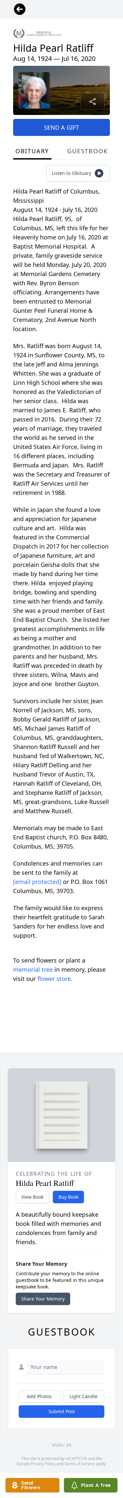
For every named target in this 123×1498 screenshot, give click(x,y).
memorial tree (33, 969)
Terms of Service (79, 1464)
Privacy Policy (43, 1464)
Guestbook (87, 151)
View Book (32, 1197)
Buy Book (68, 1197)
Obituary (32, 151)
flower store (54, 979)
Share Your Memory (43, 1299)
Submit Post (62, 1411)
